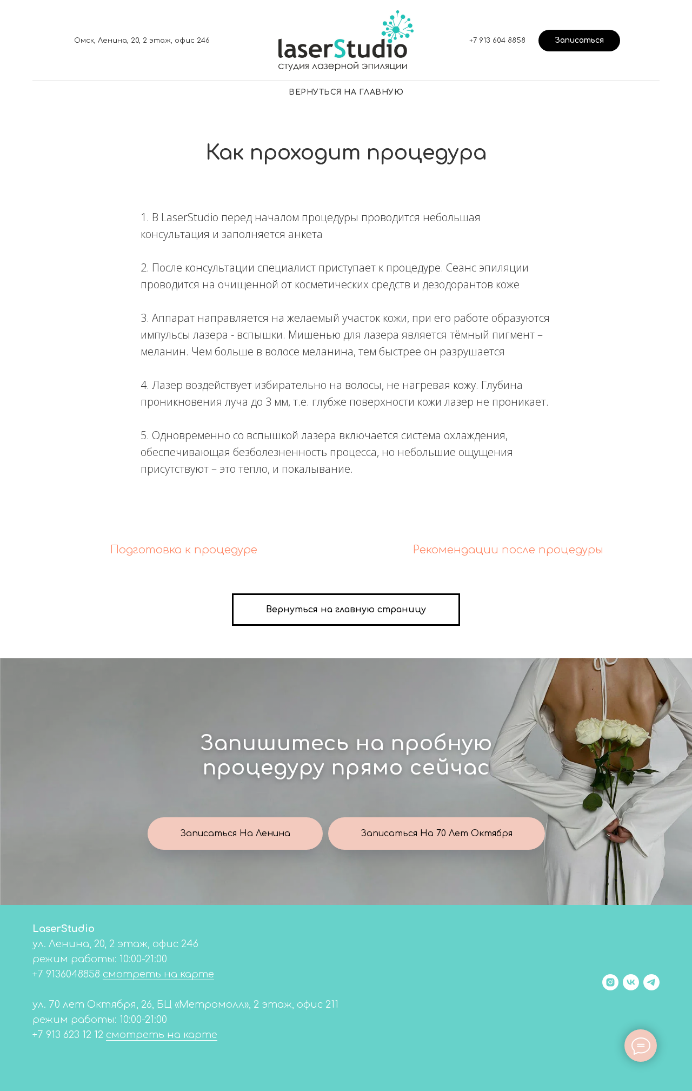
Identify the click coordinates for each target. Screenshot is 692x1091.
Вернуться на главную (346, 92)
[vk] (631, 982)
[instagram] (610, 982)
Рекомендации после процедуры (508, 550)
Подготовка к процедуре (183, 550)
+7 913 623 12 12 (67, 1034)
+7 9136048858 (66, 974)
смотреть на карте (158, 974)
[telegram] (651, 982)
